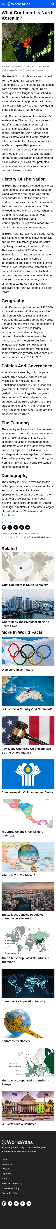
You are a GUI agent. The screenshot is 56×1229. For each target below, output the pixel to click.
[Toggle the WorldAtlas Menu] (3, 4)
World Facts (35, 533)
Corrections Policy (10, 1188)
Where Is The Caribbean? (18, 875)
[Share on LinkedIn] (27, 527)
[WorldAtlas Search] (52, 4)
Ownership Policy (10, 1193)
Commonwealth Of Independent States (27, 792)
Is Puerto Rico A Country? (19, 1124)
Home (4, 1159)
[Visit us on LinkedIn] (28, 1203)
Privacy (5, 1169)
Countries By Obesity (16, 1041)
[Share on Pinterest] (21, 527)
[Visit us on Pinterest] (22, 1203)
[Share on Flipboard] (4, 527)
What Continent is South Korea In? (25, 584)
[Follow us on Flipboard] (4, 1203)
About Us (6, 1178)
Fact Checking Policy (12, 1183)
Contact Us (7, 1164)
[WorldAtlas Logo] (20, 4)
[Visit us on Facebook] (10, 1203)
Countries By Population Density (23, 1001)
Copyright (6, 1174)
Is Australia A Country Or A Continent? (27, 709)
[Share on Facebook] (9, 527)
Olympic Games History (17, 669)
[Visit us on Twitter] (16, 1203)
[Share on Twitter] (15, 527)
